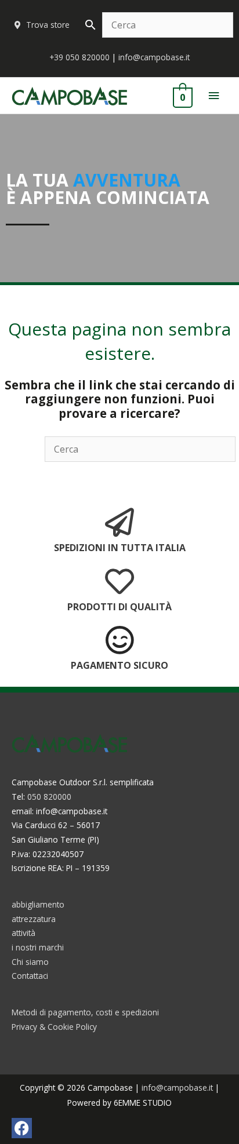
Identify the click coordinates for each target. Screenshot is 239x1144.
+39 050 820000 (79, 57)
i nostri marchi (38, 947)
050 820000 (49, 796)
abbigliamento (38, 904)
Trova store (48, 24)
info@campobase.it (154, 57)
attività (23, 932)
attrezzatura (34, 918)
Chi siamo (30, 961)
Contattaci (30, 975)
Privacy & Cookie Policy (54, 1026)
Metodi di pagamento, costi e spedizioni (85, 1012)
